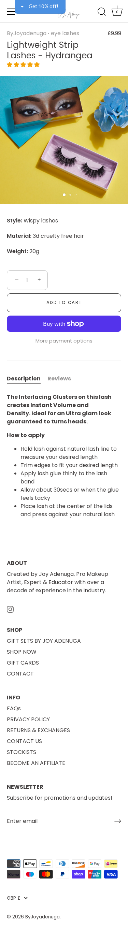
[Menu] (10, 11)
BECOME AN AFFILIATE (36, 763)
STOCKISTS (21, 752)
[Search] (101, 12)
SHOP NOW (22, 652)
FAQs (14, 708)
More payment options (64, 340)
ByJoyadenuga (26, 33)
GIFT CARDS (23, 663)
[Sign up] (117, 821)
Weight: (17, 251)
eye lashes (65, 33)
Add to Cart (64, 302)
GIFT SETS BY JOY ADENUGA (44, 641)
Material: (19, 236)
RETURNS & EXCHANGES (38, 730)
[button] (23, 65)
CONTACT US (24, 741)
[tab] (27, 379)
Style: (14, 220)
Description (24, 378)
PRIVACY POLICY (28, 719)
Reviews (59, 378)
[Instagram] (10, 609)
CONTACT (20, 674)
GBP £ (13, 898)
